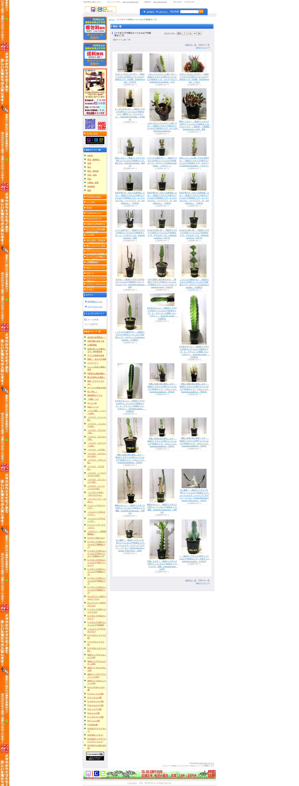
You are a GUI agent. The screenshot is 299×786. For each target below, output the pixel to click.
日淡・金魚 (92, 175)
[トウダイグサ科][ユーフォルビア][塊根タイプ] (96, 572)
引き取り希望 (92, 134)
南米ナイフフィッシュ (95, 268)
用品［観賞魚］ (93, 159)
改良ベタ (90, 273)
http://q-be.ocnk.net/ (160, 2)
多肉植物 (91, 186)
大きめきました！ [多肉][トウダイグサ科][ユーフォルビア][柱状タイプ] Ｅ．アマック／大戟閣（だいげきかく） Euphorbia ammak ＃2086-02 (194, 351)
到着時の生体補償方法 (95, 224)
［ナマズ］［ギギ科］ (96, 450)
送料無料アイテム (94, 395)
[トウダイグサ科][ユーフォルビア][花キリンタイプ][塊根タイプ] (96, 553)
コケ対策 (90, 235)
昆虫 (89, 179)
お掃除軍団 (92, 345)
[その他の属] (92, 725)
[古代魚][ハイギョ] (95, 735)
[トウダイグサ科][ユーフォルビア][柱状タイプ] (96, 590)
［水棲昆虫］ (92, 262)
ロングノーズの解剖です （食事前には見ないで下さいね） (95, 259)
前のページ (201, 47)
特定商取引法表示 (93, 197)
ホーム (112, 19)
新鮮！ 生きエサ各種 (96, 359)
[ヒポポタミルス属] (95, 701)
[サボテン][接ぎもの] (96, 538)
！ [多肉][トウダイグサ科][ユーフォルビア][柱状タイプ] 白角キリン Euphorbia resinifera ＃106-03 (195, 559)
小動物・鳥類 (93, 183)
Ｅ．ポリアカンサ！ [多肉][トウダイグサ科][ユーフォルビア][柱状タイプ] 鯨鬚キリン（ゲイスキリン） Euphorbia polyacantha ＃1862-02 (130, 114)
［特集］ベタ (93, 399)
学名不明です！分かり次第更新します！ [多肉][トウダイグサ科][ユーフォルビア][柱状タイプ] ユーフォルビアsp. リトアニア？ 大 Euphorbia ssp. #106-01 (194, 198)
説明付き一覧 (190, 45)
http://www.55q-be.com (130, 2)
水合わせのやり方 (93, 218)
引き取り (90, 289)
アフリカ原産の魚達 (95, 355)
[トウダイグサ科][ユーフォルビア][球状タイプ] (96, 581)
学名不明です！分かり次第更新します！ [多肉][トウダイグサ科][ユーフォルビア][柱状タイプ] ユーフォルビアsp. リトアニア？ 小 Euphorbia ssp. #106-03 (130, 198)
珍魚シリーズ (93, 407)
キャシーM (92, 403)
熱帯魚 (90, 156)
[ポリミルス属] (93, 721)
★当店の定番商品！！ (96, 337)
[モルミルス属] (93, 713)
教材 (89, 190)
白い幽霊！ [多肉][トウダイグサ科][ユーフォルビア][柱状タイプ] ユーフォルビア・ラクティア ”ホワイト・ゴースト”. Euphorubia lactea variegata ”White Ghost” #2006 (130, 545)
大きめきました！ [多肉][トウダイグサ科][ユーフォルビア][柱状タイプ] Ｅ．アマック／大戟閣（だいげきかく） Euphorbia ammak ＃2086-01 (162, 313)
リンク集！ (91, 202)
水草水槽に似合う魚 (95, 341)
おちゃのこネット (206, 763)
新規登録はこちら (95, 302)
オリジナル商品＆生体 (96, 388)
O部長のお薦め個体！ (96, 373)
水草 (89, 163)
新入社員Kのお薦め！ (96, 377)
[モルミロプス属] (94, 709)
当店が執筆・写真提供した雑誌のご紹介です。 (95, 243)
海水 (89, 167)
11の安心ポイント (93, 213)
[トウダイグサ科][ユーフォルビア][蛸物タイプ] (96, 544)
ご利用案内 (150, 12)
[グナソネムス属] (94, 697)
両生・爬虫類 (93, 171)
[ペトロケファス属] (95, 717)
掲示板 (89, 207)
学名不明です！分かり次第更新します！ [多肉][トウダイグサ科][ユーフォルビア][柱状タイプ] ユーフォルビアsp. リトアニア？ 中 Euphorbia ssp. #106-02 (162, 198)
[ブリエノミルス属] (95, 694)
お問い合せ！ (163, 12)
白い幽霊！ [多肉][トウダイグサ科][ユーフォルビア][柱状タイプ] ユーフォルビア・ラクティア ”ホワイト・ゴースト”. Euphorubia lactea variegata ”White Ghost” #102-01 (194, 495)
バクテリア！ (93, 363)
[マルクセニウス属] (95, 705)
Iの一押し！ (92, 392)
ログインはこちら (95, 307)
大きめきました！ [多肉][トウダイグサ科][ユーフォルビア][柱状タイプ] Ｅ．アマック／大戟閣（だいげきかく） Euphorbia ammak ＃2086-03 (130, 406)
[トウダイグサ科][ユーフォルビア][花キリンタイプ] (96, 562)
